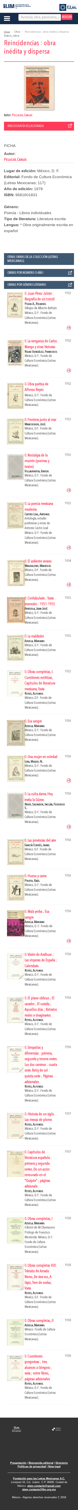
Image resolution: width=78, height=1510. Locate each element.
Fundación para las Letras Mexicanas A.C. (39, 1478)
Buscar (67, 17)
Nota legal (54, 1466)
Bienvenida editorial (41, 1462)
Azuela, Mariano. (35, 641)
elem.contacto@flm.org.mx (39, 1489)
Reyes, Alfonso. (34, 693)
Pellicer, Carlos (22, 115)
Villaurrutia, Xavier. (37, 471)
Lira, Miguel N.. (34, 761)
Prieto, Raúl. (32, 881)
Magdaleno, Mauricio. (38, 566)
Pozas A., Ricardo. (35, 304)
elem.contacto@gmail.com (44, 1485)
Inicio (7, 32)
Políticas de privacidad (32, 1466)
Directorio (62, 1462)
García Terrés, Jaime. (37, 845)
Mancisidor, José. (35, 424)
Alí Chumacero (46, 1227)
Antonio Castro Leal (36, 528)
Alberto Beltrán (47, 308)
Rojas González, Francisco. (41, 352)
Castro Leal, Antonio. (37, 514)
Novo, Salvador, (35, 804)
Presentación (18, 1462)
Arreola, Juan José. (36, 608)
